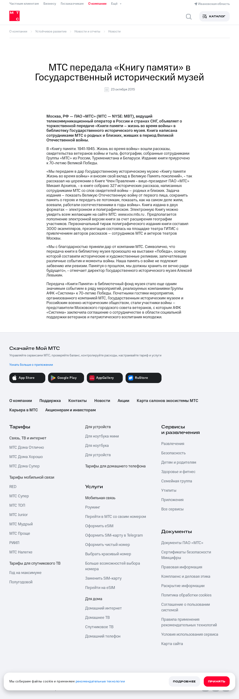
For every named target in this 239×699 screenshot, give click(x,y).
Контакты (77, 401)
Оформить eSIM (99, 526)
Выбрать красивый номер (108, 554)
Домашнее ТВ (97, 617)
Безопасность (173, 453)
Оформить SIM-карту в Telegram (114, 535)
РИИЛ (14, 543)
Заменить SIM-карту (103, 578)
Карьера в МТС (23, 410)
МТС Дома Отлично (26, 447)
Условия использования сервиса (189, 634)
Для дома (93, 599)
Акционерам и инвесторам (70, 410)
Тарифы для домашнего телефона (115, 466)
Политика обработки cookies (186, 595)
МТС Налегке (20, 552)
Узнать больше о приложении (31, 364)
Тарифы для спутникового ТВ (34, 563)
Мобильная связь (100, 498)
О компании (97, 3)
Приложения (172, 500)
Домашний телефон (102, 636)
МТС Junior (18, 515)
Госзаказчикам (72, 3)
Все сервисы (172, 509)
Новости (102, 401)
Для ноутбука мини (102, 436)
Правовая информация (181, 567)
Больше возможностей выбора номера (112, 566)
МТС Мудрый (21, 524)
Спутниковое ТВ (99, 627)
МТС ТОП (17, 505)
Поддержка (50, 401)
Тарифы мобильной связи (31, 477)
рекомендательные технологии (100, 681)
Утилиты (168, 490)
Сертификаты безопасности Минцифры (186, 555)
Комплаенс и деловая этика (185, 576)
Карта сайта (172, 644)
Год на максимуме (25, 573)
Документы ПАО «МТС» (182, 543)
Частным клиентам (24, 3)
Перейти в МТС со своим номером (115, 517)
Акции (123, 401)
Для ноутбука (97, 445)
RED (12, 487)
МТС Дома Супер (24, 466)
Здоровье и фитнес (178, 472)
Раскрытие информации (182, 586)
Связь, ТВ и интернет (27, 438)
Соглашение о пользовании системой (185, 607)
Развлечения (172, 444)
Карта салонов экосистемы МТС (167, 401)
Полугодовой (20, 582)
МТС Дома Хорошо (26, 457)
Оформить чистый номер (107, 545)
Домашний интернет (103, 608)
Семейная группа (176, 481)
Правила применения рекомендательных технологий (189, 622)
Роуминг (92, 507)
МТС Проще (19, 533)
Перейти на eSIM (100, 588)
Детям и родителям (178, 462)
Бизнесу (49, 3)
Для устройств (98, 427)
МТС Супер (19, 496)
